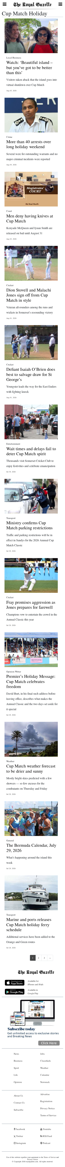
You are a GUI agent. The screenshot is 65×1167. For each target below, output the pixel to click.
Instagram (21, 1143)
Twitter (19, 1136)
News (16, 1053)
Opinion (18, 1082)
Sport (16, 1067)
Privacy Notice (47, 1108)
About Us (18, 1095)
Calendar (44, 1074)
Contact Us (19, 1102)
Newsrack (45, 1082)
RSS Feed (47, 1136)
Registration (46, 1101)
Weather (44, 1067)
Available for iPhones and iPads (35, 982)
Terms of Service (48, 1115)
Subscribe (18, 1109)
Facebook (20, 1129)
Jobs (42, 1053)
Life (16, 1074)
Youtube (46, 1129)
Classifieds (45, 1060)
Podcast (46, 1143)
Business (18, 1060)
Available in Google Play (33, 991)
